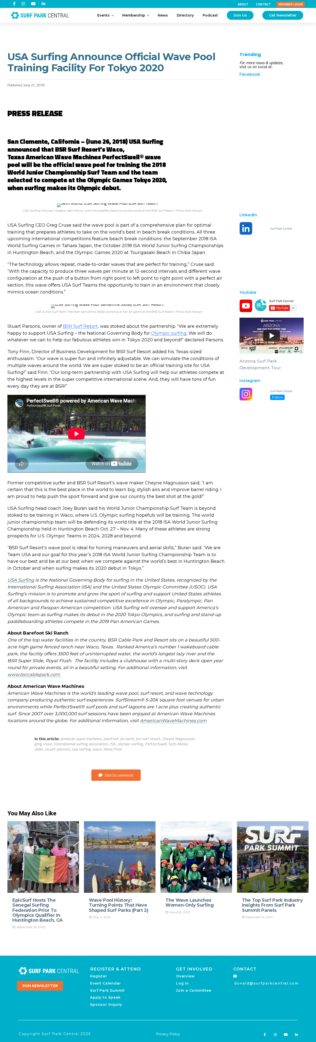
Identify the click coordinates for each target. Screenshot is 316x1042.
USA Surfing (20, 580)
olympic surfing (130, 744)
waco (97, 749)
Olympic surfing (169, 333)
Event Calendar (105, 983)
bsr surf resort (148, 739)
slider (39, 749)
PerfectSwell (156, 744)
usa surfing (81, 749)
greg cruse (43, 744)
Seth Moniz (178, 744)
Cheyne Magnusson (178, 739)
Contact (263, 4)
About (243, 4)
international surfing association (81, 744)
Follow (277, 397)
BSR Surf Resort (80, 326)
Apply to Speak (105, 997)
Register (98, 976)
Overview (185, 976)
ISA (113, 744)
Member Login (290, 4)
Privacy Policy (168, 1034)
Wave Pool (113, 749)
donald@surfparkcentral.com (266, 983)
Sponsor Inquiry (106, 1004)
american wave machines (81, 739)
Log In (182, 983)
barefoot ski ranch (119, 739)
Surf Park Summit (107, 990)
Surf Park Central (281, 228)
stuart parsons (57, 749)
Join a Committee (193, 990)
